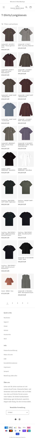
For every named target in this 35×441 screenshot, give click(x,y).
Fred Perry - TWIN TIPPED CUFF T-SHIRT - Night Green (8, 201)
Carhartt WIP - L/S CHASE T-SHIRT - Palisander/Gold (25, 120)
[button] (4, 7)
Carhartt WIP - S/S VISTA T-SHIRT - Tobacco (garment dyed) (8, 45)
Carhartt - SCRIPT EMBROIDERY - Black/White (8, 169)
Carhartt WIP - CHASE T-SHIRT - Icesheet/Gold (8, 120)
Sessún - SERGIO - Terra (7, 291)
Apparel (6, 322)
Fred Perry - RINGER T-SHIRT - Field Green (25, 201)
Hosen (6, 326)
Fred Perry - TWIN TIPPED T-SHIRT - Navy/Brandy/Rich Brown (25, 234)
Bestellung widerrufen (10, 375)
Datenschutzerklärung (10, 350)
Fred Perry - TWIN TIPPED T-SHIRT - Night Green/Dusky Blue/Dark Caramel (8, 234)
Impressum (7, 367)
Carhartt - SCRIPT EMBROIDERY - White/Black (25, 169)
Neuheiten (7, 317)
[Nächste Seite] (28, 303)
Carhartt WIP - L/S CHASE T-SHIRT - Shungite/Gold (25, 70)
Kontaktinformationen (10, 363)
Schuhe (6, 330)
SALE (5, 338)
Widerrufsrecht (8, 354)
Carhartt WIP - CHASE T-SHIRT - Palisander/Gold (25, 95)
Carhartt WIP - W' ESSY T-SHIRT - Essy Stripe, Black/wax (26, 44)
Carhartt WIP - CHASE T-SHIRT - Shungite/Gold (8, 95)
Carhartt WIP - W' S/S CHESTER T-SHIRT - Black (26, 258)
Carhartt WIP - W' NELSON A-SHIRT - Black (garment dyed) (25, 291)
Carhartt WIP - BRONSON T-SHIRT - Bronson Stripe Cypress (8, 144)
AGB (5, 359)
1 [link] (7, 303)
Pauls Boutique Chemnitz (19, 437)
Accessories (7, 334)
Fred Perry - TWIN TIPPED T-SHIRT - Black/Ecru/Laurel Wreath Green (8, 267)
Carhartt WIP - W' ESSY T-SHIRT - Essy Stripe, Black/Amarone (7, 71)
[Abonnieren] (27, 412)
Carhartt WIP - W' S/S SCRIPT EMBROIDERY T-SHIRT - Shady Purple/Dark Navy (25, 144)
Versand (6, 371)
